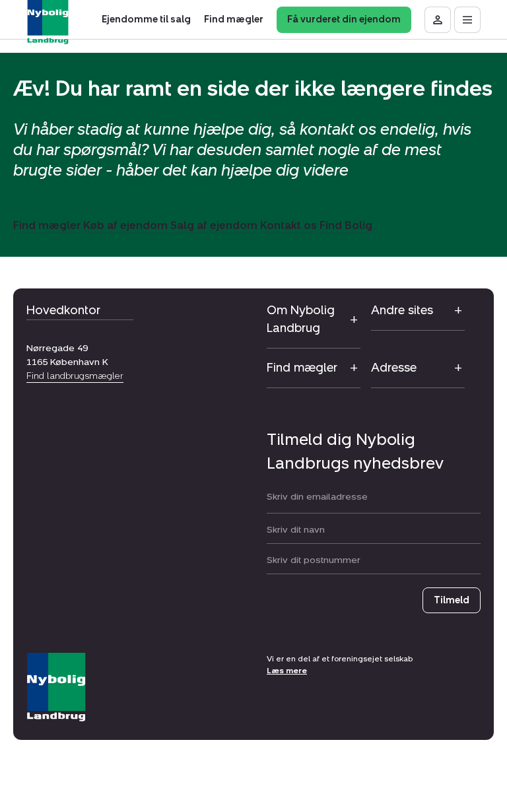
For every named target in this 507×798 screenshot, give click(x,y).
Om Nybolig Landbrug (301, 319)
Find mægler (47, 225)
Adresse (394, 367)
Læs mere (287, 670)
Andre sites (402, 310)
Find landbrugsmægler (74, 376)
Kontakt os (288, 225)
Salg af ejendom (213, 225)
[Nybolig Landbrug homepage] (56, 687)
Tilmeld (451, 600)
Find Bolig (346, 225)
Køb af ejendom (125, 225)
